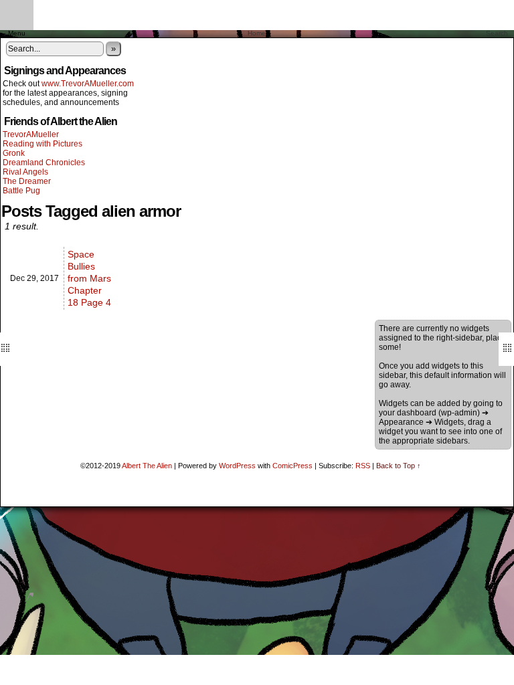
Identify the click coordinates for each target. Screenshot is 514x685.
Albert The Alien (147, 466)
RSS (362, 466)
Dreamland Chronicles (44, 162)
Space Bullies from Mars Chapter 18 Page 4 (89, 278)
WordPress (237, 466)
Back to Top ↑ (398, 466)
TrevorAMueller (31, 134)
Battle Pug (21, 190)
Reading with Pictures (42, 144)
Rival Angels (25, 172)
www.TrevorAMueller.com (87, 83)
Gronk (14, 153)
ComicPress (292, 466)
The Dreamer (27, 181)
